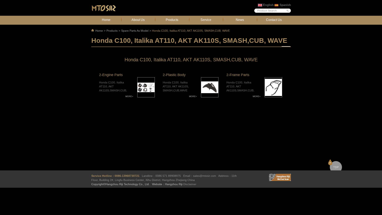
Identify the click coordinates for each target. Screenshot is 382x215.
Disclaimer (189, 184)
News (240, 20)
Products (172, 20)
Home (106, 20)
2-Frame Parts (237, 75)
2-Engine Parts (111, 75)
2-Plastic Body (174, 75)
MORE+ (129, 96)
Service (206, 20)
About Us (138, 20)
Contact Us (274, 20)
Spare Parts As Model (134, 30)
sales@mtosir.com (204, 175)
